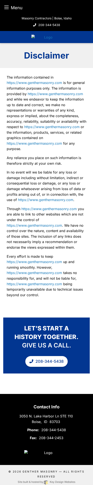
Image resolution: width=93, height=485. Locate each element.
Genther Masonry (40, 471)
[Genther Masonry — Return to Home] (46, 37)
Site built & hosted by (46, 481)
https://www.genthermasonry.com (34, 83)
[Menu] (6, 7)
